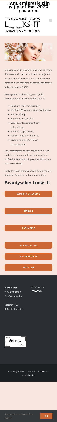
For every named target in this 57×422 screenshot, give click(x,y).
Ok (46, 416)
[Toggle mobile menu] (50, 20)
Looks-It (31, 371)
